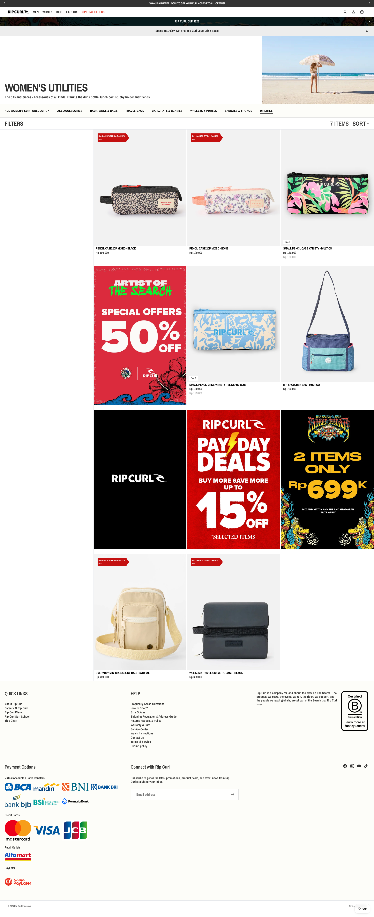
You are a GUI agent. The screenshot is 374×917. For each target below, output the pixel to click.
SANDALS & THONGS (238, 111)
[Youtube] (359, 766)
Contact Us (137, 737)
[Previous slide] (99, 187)
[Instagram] (352, 766)
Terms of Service (141, 741)
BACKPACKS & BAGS (104, 111)
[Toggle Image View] (363, 93)
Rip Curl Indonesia (22, 906)
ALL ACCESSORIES (69, 111)
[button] (361, 123)
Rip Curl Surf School (17, 716)
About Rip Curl (13, 704)
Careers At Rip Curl (16, 708)
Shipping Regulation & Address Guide (153, 716)
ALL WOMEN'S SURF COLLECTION (27, 111)
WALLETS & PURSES (203, 111)
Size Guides (138, 712)
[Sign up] (233, 794)
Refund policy (139, 746)
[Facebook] (345, 766)
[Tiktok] (365, 766)
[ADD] (180, 239)
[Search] (345, 12)
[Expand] (369, 21)
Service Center (139, 729)
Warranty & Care (140, 725)
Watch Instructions (142, 733)
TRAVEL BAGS (134, 111)
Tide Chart (11, 720)
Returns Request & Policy (146, 720)
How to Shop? (139, 708)
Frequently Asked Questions (147, 704)
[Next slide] (180, 187)
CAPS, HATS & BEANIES (167, 111)
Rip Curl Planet (14, 712)
